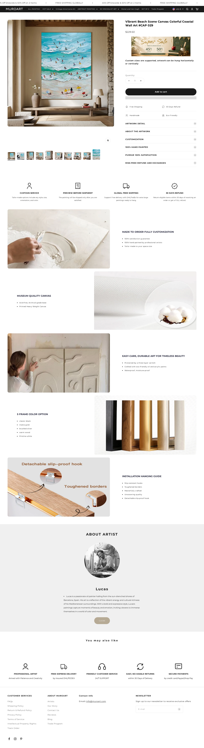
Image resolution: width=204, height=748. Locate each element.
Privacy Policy (15, 715)
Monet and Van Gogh (130, 9)
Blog (50, 719)
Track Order (13, 728)
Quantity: (130, 75)
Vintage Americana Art (65, 9)
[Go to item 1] (11, 156)
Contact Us (53, 710)
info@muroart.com (96, 701)
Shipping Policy (16, 706)
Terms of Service (16, 719)
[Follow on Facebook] (9, 738)
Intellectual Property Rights (22, 724)
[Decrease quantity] (128, 81)
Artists (51, 701)
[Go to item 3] (30, 156)
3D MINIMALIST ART (108, 9)
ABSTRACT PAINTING (86, 9)
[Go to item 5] (49, 155)
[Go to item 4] (39, 156)
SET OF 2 (145, 9)
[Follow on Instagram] (15, 738)
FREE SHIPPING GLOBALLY (69, 3)
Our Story (52, 706)
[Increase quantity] (140, 81)
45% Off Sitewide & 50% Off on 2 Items (121, 3)
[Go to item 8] (77, 156)
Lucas (102, 620)
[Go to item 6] (58, 156)
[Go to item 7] (68, 156)
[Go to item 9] (87, 156)
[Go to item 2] (21, 156)
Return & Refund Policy (20, 710)
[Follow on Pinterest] (21, 738)
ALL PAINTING (34, 9)
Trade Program (157, 9)
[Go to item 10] (96, 154)
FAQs (10, 701)
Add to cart (161, 92)
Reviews (52, 715)
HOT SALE (46, 9)
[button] (160, 99)
